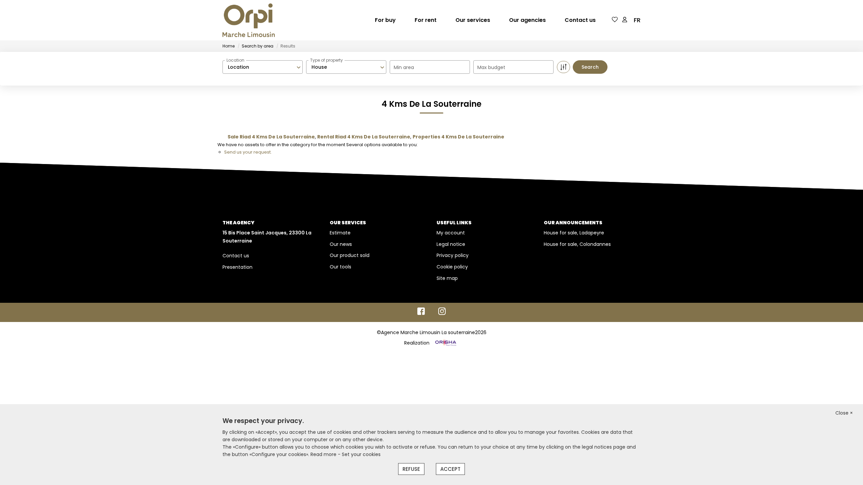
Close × (844, 413)
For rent (426, 20)
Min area (404, 67)
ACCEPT (450, 469)
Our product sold (349, 255)
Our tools (340, 266)
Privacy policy (453, 255)
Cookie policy (452, 266)
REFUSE (411, 469)
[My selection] (615, 20)
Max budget (491, 67)
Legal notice (451, 244)
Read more (324, 454)
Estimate (340, 232)
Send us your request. (248, 152)
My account (451, 232)
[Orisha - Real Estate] (445, 343)
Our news (341, 244)
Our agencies (527, 20)
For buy (385, 20)
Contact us (580, 20)
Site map (447, 278)
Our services (472, 20)
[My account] (624, 20)
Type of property (326, 60)
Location (235, 60)
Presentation (237, 267)
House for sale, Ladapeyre (574, 232)
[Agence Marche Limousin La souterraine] (248, 20)
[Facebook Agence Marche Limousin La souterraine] (421, 313)
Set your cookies (361, 454)
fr (637, 20)
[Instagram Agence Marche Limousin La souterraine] (442, 313)
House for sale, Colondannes (577, 244)
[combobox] (262, 67)
